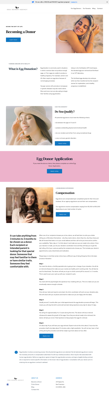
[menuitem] (76, 8)
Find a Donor (35, 384)
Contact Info (35, 389)
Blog (32, 387)
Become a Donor (36, 382)
